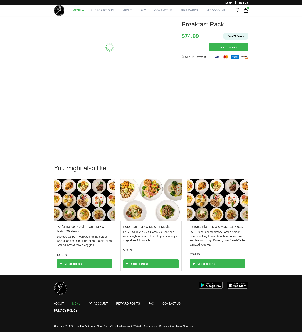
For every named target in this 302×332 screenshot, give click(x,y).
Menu (77, 10)
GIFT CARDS (189, 10)
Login (228, 2)
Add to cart (228, 47)
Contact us (171, 303)
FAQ (143, 10)
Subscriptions (102, 10)
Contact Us (163, 10)
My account (216, 10)
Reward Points (128, 303)
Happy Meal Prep (184, 325)
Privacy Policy (65, 310)
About (127, 10)
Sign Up (243, 2)
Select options (73, 263)
